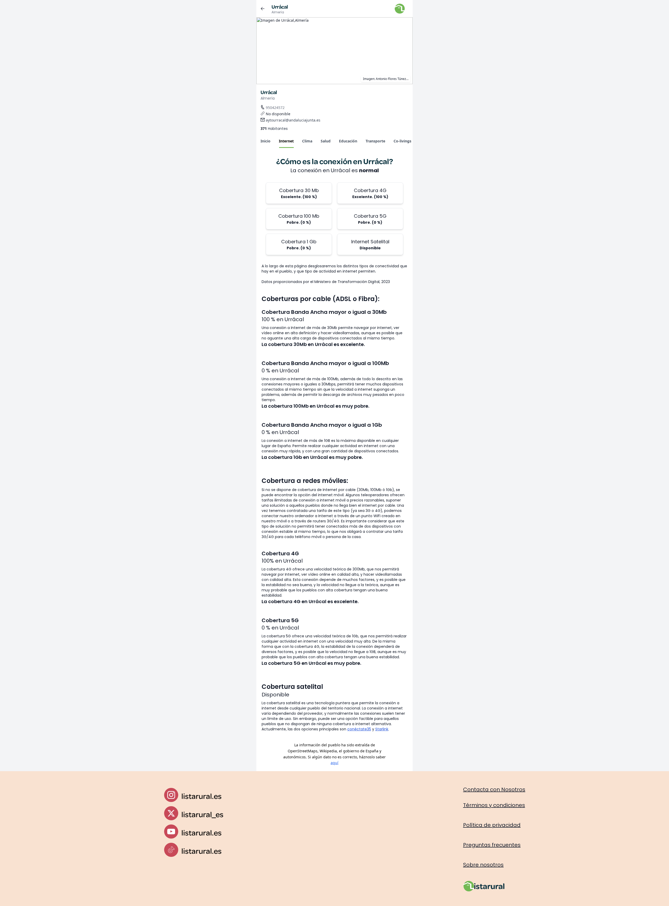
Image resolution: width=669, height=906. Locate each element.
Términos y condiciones (494, 805)
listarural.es (201, 796)
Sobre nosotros (483, 864)
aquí (334, 762)
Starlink (381, 729)
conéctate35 (359, 729)
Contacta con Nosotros (494, 789)
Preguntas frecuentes (492, 845)
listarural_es (202, 814)
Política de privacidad (492, 825)
